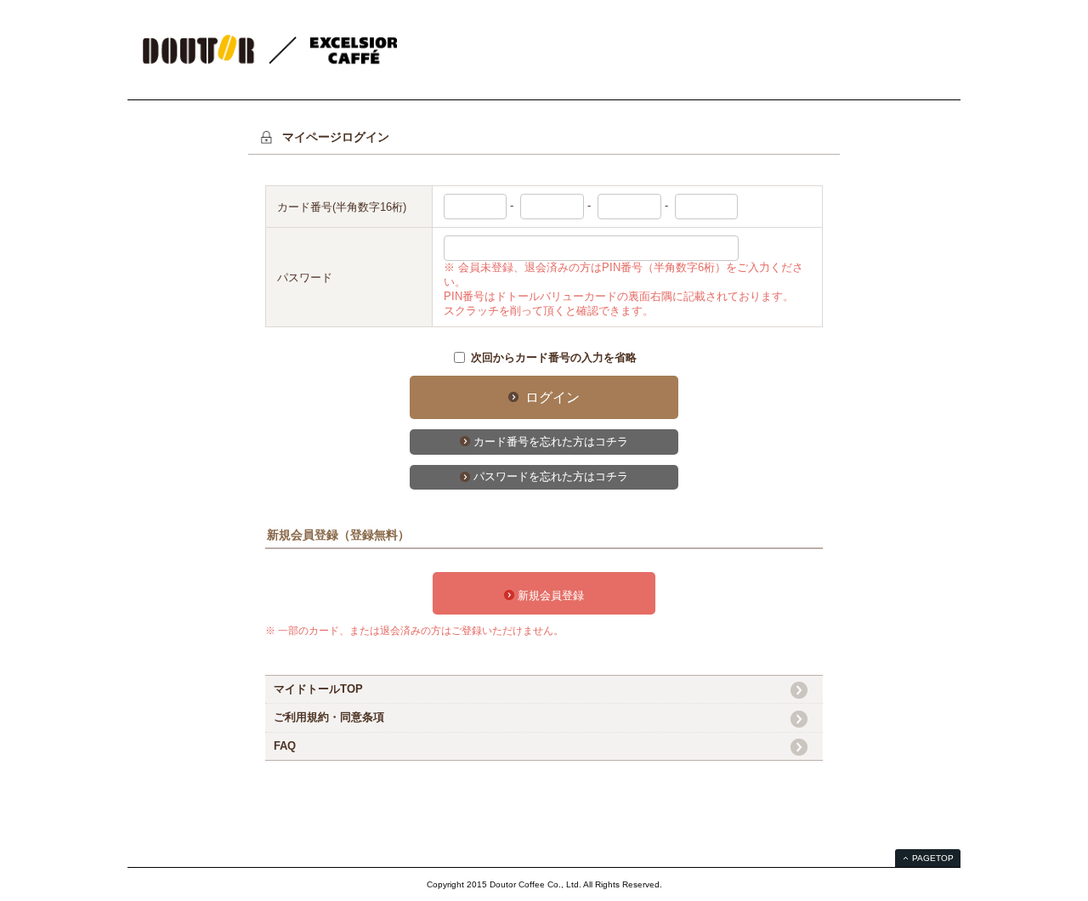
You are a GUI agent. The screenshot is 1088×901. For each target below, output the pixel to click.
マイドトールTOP (318, 689)
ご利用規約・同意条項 (329, 717)
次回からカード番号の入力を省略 (554, 357)
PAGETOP (933, 858)
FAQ (285, 746)
